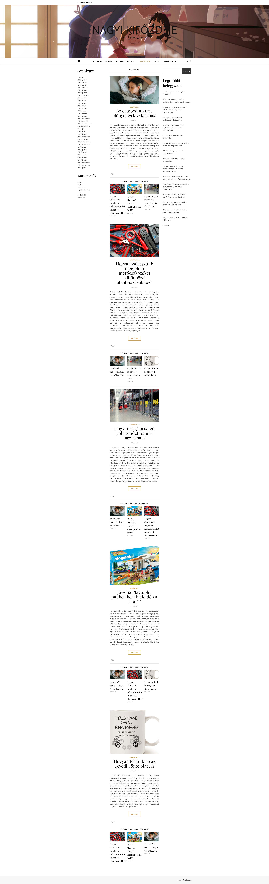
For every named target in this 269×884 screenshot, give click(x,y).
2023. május (82, 152)
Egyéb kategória (84, 190)
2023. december (84, 137)
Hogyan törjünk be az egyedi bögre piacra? (151, 371)
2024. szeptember (84, 124)
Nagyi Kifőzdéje (134, 29)
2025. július (82, 100)
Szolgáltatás (169, 61)
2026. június (82, 80)
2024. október (83, 121)
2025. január (82, 116)
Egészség (131, 61)
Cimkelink (166, 225)
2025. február (83, 113)
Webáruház (144, 61)
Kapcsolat (90, 2)
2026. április (82, 85)
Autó (156, 61)
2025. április (82, 108)
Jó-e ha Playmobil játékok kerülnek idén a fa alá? (134, 596)
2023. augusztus (84, 144)
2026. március (83, 87)
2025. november (84, 95)
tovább (134, 166)
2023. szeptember (84, 142)
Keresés (186, 71)
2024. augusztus (84, 126)
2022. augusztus (84, 165)
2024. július (82, 129)
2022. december (84, 162)
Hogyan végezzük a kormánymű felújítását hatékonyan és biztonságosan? (174, 109)
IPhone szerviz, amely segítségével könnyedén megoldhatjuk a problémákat (176, 186)
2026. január (82, 93)
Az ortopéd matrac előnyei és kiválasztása (135, 113)
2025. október (83, 98)
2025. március (83, 111)
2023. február (83, 157)
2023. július (82, 147)
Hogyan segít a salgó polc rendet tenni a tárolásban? (135, 433)
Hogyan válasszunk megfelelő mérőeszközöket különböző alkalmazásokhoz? (134, 273)
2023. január (82, 160)
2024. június (82, 131)
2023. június (82, 150)
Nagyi (113, 174)
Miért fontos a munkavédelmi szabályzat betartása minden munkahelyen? (173, 127)
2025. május (82, 106)
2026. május (82, 82)
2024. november (84, 119)
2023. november (84, 139)
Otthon (119, 61)
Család (109, 61)
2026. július (82, 77)
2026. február (83, 90)
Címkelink (97, 61)
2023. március (83, 155)
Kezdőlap (81, 2)
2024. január (82, 134)
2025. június (82, 103)
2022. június (82, 168)
